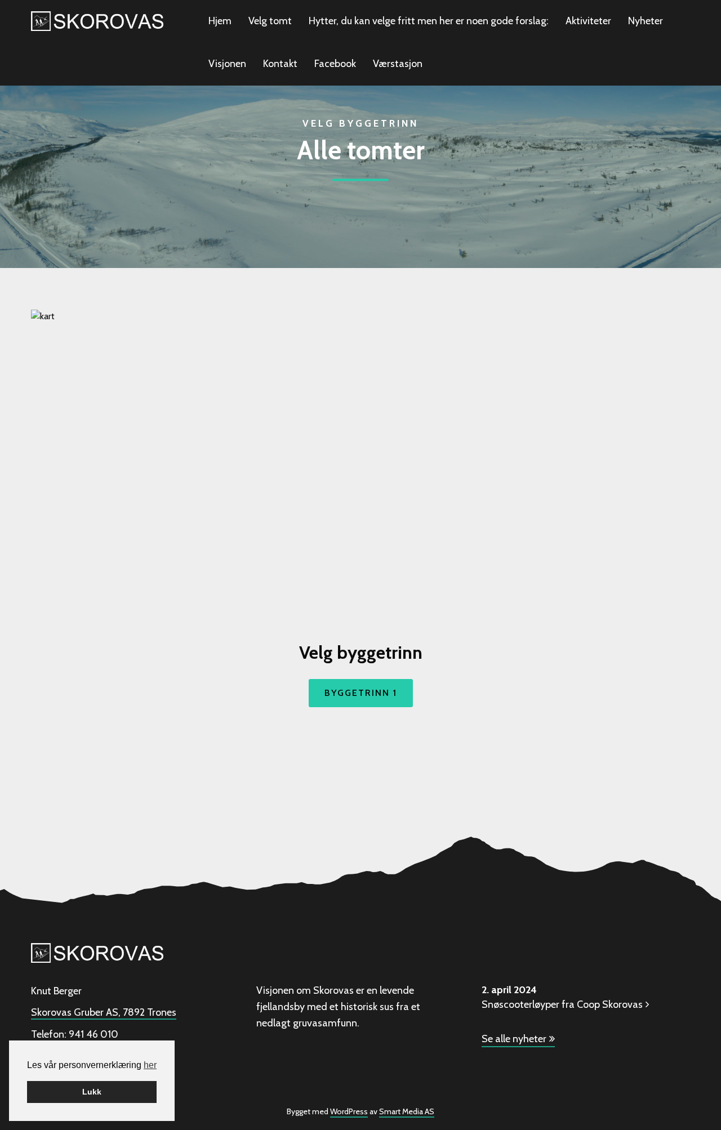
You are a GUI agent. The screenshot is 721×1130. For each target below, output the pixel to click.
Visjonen (227, 63)
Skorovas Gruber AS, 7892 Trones (103, 1012)
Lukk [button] (91, 1091)
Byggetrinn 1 (360, 692)
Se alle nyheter (514, 1039)
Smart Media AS (406, 1111)
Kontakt (280, 63)
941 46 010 (93, 1034)
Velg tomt (270, 21)
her (150, 1065)
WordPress (349, 1111)
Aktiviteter (588, 21)
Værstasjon (397, 63)
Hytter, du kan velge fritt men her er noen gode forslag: (429, 21)
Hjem (220, 21)
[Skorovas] (97, 20)
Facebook (335, 63)
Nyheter (645, 21)
